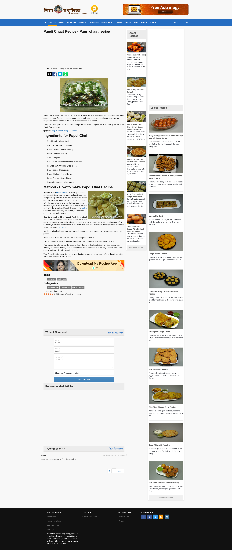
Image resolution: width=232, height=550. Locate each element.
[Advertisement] (84, 51)
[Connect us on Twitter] (155, 517)
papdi (59, 279)
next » (120, 471)
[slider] (48, 294)
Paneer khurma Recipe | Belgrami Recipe (136, 55)
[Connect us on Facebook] (143, 517)
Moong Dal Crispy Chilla (159, 331)
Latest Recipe (158, 107)
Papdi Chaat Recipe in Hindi (64, 131)
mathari (85, 208)
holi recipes (51, 279)
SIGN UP (144, 22)
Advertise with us (54, 521)
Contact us (52, 516)
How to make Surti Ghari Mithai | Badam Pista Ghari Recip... (135, 127)
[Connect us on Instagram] (167, 517)
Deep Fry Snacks (77, 287)
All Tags (51, 529)
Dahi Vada (62, 227)
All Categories (53, 525)
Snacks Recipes (53, 287)
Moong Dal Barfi (156, 216)
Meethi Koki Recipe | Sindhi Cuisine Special (136, 160)
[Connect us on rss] (161, 517)
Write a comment (116, 448)
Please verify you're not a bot (67, 373)
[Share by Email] (49, 74)
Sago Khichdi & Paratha (159, 445)
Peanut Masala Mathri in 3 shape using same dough (165, 176)
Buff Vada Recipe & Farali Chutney (164, 482)
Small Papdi (61, 192)
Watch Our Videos (90, 516)
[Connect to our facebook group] (149, 517)
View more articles (136, 247)
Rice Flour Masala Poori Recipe (162, 407)
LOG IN (153, 22)
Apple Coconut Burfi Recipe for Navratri (135, 195)
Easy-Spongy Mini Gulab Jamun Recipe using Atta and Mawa (166, 136)
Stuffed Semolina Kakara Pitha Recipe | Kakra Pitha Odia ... (135, 229)
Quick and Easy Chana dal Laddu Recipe (163, 292)
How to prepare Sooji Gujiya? (135, 90)
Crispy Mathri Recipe (158, 253)
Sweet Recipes (133, 34)
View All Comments (115, 332)
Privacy (121, 521)
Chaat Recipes (65, 287)
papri (64, 279)
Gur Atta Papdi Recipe (158, 369)
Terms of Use (124, 516)
